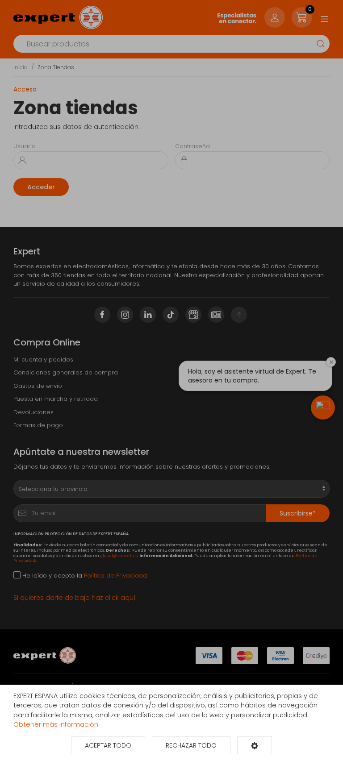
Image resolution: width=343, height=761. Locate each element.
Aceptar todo (108, 745)
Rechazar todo (191, 745)
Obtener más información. (56, 724)
